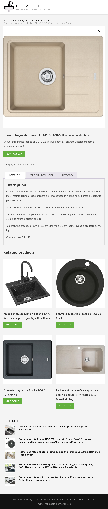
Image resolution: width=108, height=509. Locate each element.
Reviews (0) (67, 175)
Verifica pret (12, 324)
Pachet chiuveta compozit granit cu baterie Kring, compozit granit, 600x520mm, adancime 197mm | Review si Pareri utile (56, 466)
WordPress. (65, 503)
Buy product (14, 154)
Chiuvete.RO (28, 5)
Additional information (42, 175)
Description (15, 175)
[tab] (15, 175)
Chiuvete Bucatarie (24, 164)
